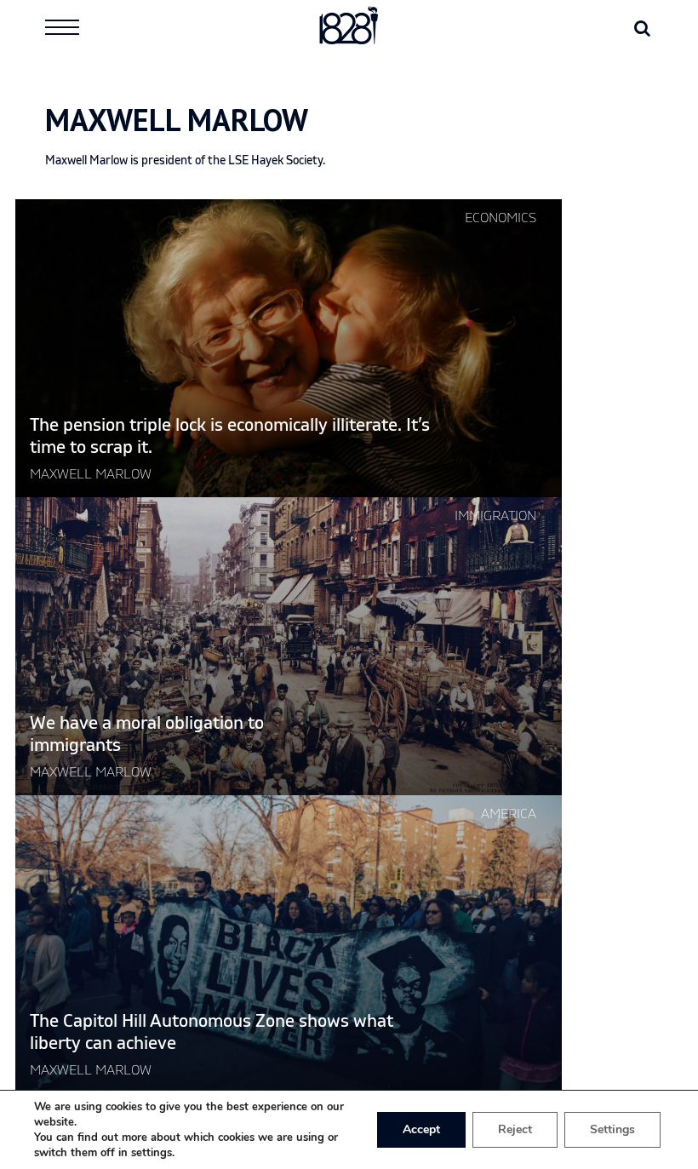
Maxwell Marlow (91, 474)
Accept (421, 1129)
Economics (500, 217)
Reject (515, 1129)
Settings (612, 1129)
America (508, 813)
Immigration (495, 515)
